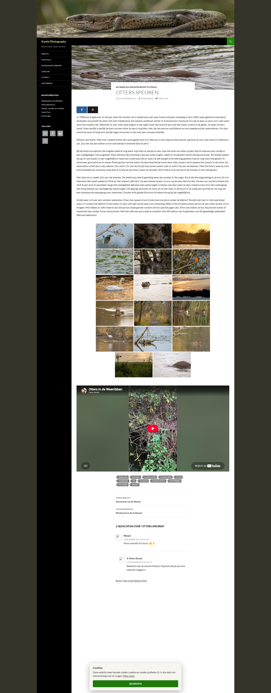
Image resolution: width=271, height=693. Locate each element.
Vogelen (144, 481)
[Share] (82, 109)
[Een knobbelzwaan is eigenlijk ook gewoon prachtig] (114, 287)
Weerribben (175, 481)
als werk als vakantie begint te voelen (136, 87)
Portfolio (46, 60)
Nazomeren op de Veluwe (128, 500)
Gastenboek (46, 83)
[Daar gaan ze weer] (172, 364)
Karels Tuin (45, 112)
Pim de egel (45, 116)
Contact (45, 77)
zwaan (135, 485)
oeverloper (165, 477)
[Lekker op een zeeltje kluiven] (153, 261)
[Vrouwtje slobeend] (191, 339)
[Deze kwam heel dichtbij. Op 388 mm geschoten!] (153, 236)
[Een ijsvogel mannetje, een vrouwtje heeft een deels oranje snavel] (191, 261)
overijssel (123, 481)
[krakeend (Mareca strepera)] (114, 313)
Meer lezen (129, 675)
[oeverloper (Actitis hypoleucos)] (114, 261)
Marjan (127, 535)
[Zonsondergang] (191, 287)
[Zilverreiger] (114, 339)
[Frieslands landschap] (134, 364)
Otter (178, 477)
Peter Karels (147, 98)
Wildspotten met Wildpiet (51, 101)
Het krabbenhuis (48, 104)
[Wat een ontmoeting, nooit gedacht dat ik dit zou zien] (153, 287)
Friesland (123, 477)
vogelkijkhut (158, 481)
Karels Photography (53, 41)
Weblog (45, 54)
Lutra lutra (150, 477)
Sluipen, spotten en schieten (52, 108)
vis (134, 481)
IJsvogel (136, 477)
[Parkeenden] (191, 313)
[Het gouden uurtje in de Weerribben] (191, 236)
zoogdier (122, 485)
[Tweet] (93, 109)
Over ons (45, 71)
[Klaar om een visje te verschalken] (153, 339)
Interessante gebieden (51, 66)
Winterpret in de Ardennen (129, 511)
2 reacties (163, 98)
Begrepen (135, 683)
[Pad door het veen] (153, 313)
